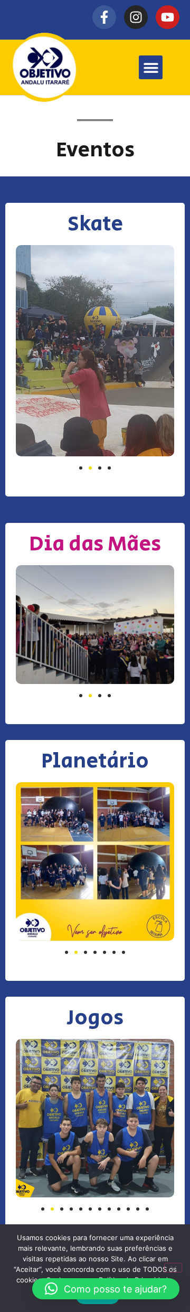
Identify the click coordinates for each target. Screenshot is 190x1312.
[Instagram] (136, 17)
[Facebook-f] (104, 17)
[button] (151, 67)
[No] (173, 1267)
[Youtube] (167, 17)
